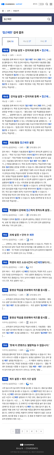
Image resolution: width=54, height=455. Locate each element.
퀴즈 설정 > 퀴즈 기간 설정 (19, 378)
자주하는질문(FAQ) (9, 147)
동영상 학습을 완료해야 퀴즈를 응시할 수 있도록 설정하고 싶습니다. (27, 290)
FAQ (44, 41)
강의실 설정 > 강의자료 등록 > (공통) (27, 50)
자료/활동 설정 (18, 142)
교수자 (18, 55)
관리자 (35, 4)
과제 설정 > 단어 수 (18, 234)
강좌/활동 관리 (35, 147)
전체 (10, 41)
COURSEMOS (32, 448)
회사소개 (19, 448)
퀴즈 (31, 267)
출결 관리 (33, 322)
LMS (12, 55)
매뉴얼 (27, 41)
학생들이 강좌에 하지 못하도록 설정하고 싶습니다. (27, 210)
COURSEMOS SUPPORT (11, 5)
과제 (31, 240)
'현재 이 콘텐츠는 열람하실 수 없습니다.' (26, 345)
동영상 (32, 350)
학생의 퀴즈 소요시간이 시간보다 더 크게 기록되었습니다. (27, 262)
